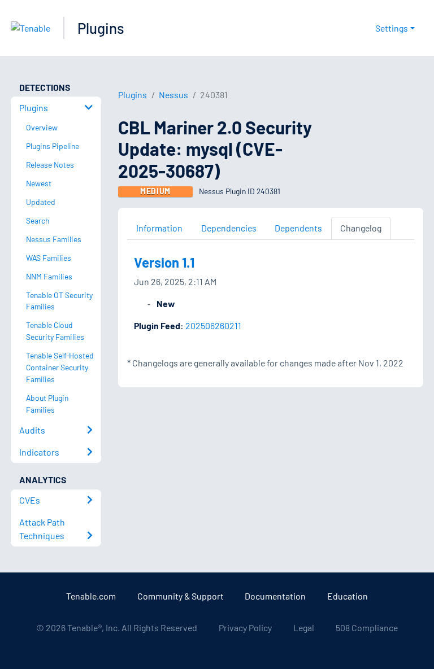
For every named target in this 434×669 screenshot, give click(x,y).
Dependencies (229, 227)
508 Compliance (367, 627)
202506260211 (213, 325)
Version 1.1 (164, 262)
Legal (303, 627)
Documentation (275, 596)
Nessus (173, 94)
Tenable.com (91, 596)
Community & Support (180, 596)
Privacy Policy (245, 627)
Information (159, 227)
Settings (391, 28)
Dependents (298, 227)
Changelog (360, 227)
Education (347, 596)
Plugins (100, 28)
